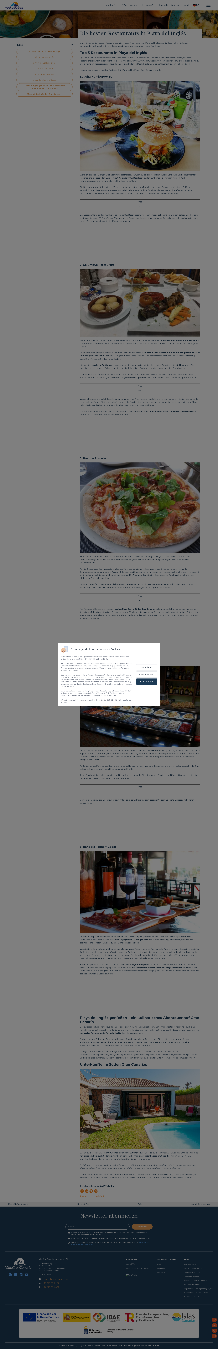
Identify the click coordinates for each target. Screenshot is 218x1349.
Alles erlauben (146, 681)
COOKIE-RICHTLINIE (115, 700)
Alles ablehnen (146, 674)
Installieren (146, 667)
